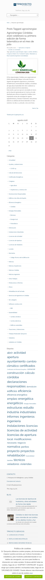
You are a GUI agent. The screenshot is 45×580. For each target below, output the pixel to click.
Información (12, 228)
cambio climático (32, 52)
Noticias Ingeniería (14, 274)
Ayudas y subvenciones (16, 164)
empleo (12, 398)
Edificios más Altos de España (17, 198)
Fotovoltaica (14, 223)
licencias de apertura (21, 435)
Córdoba (12, 206)
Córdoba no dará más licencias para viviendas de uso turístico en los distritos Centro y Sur (27, 517)
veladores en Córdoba (15, 342)
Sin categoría (13, 300)
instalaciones (16, 425)
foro (18, 54)
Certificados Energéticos (16, 177)
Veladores (12, 338)
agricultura (13, 52)
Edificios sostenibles (16, 325)
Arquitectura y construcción (18, 189)
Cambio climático (15, 317)
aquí (31, 573)
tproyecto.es (22, 4)
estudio (28, 407)
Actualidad (12, 160)
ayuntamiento (16, 361)
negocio (21, 442)
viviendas (26, 464)
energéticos (15, 403)
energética (25, 398)
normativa (13, 446)
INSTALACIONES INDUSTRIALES (18, 539)
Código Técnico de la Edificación (19, 257)
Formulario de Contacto (14, 481)
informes (13, 416)
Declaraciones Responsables (17, 194)
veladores (13, 464)
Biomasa (13, 215)
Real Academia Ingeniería (13, 56)
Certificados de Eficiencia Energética (16, 369)
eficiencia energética (17, 395)
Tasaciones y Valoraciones (16, 329)
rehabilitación (16, 455)
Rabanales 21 (33, 54)
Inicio (8, 22)
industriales (28, 412)
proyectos (27, 451)
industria (13, 412)
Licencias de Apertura (15, 240)
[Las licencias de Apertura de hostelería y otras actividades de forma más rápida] (10, 502)
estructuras (14, 407)
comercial (31, 369)
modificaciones (22, 439)
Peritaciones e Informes (16, 283)
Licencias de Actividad (15, 236)
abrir (10, 352)
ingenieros (27, 416)
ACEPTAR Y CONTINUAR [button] (33, 576)
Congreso (27, 47)
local (10, 439)
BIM (11, 308)
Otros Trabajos (13, 278)
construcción (15, 372)
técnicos (19, 460)
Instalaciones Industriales (16, 232)
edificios (12, 391)
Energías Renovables (15, 211)
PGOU (10, 287)
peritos (25, 446)
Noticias (11, 261)
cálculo (30, 372)
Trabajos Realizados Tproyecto (18, 333)
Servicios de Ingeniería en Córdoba (19, 295)
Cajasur (26, 52)
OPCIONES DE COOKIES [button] (13, 576)
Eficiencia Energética (15, 202)
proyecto (13, 451)
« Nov (9, 150)
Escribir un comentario (14, 49)
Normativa (12, 253)
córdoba (13, 377)
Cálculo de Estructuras (15, 173)
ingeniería (14, 421)
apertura (13, 357)
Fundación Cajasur (24, 54)
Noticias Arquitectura (15, 266)
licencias (32, 425)
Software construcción (15, 304)
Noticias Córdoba (14, 270)
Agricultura (21, 47)
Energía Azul (14, 219)
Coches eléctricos (15, 321)
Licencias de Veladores (15, 245)
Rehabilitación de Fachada (16, 291)
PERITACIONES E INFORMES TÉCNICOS (20, 543)
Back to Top (35, 108)
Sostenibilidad (24, 56)
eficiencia (24, 391)
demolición (32, 387)
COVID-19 (13, 168)
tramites (10, 460)
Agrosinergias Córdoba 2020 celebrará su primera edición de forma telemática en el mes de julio (21, 38)
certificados (27, 366)
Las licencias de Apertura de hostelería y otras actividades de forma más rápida (26, 501)
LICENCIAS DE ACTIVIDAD (16, 535)
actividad (20, 352)
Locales (11, 249)
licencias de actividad (22, 430)
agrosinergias (19, 52)
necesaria (12, 443)
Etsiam (14, 54)
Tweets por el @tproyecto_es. (15, 114)
